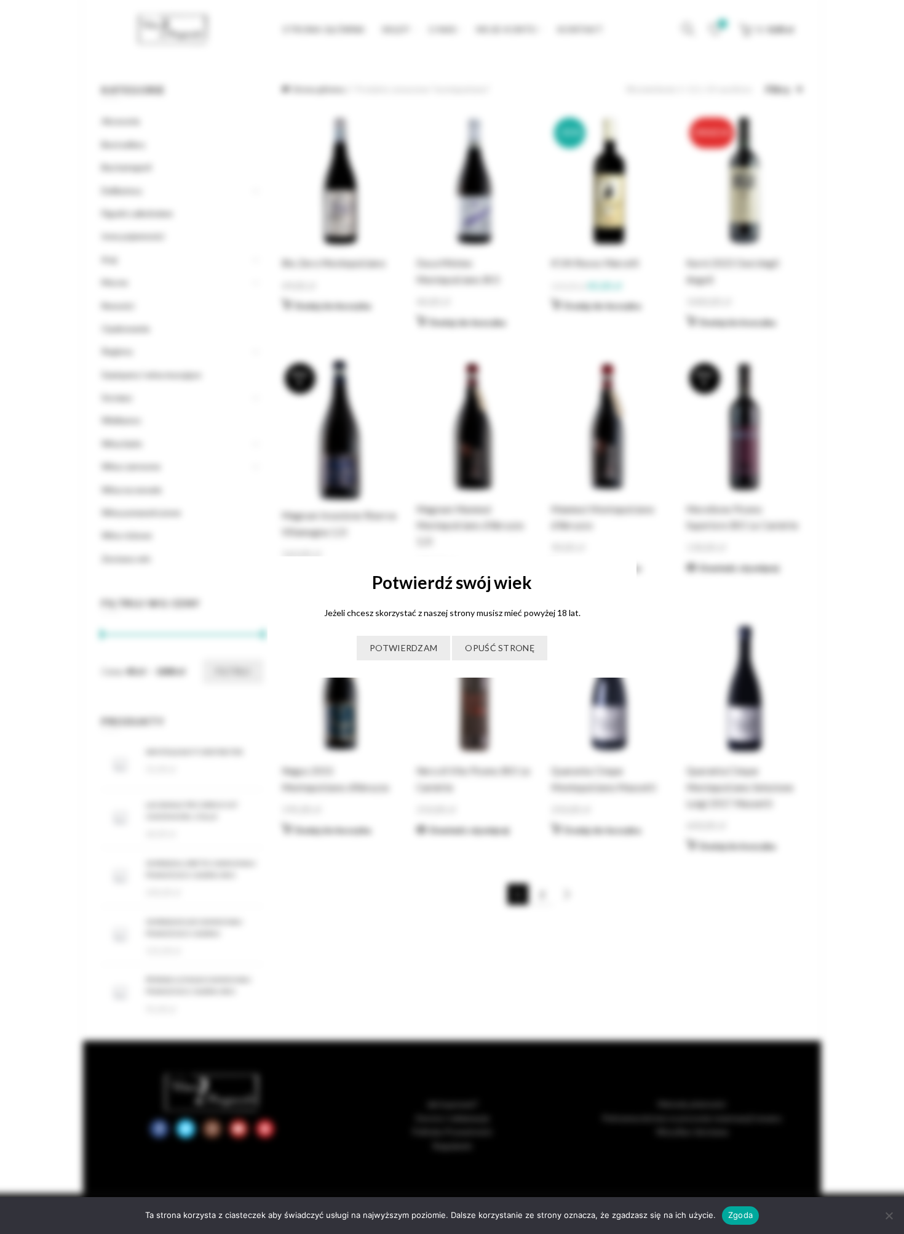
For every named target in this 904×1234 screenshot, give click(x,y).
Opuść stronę (499, 648)
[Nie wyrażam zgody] (888, 1215)
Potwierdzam (403, 648)
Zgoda (740, 1215)
